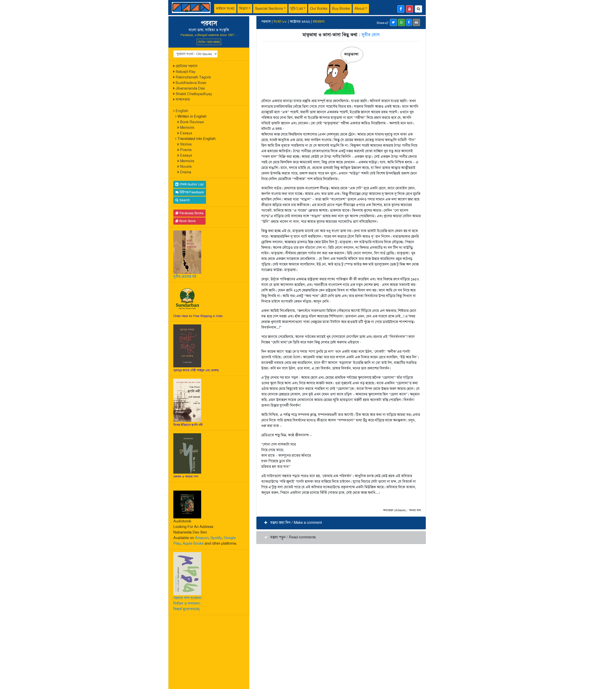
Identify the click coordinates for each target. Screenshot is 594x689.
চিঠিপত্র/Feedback (191, 192)
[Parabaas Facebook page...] (400, 9)
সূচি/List (296, 8)
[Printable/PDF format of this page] (416, 22)
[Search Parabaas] (418, 9)
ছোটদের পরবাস (186, 66)
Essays (186, 133)
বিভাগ (243, 8)
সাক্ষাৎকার (183, 99)
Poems (186, 149)
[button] (341, 523)
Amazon (202, 537)
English (182, 110)
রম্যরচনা (319, 21)
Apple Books (193, 543)
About (359, 8)
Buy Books (341, 8)
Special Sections (269, 8)
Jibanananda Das (190, 88)
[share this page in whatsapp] (401, 22)
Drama (185, 172)
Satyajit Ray (186, 71)
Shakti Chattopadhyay (194, 93)
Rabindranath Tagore (193, 77)
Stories (186, 144)
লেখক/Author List (190, 184)
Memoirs (187, 127)
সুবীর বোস (371, 35)
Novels (186, 166)
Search (184, 200)
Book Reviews (192, 122)
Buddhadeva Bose (191, 82)
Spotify (216, 537)
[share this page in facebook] (409, 22)
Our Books (318, 8)
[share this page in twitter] (393, 22)
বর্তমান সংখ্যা (225, 8)
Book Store (187, 221)
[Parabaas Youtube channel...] (409, 9)
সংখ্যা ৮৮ (280, 21)
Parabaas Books (190, 213)
